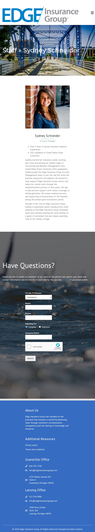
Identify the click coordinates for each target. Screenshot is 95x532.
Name (28, 303)
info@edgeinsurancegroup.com (43, 470)
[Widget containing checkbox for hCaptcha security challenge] (44, 346)
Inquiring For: (31, 323)
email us (65, 279)
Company (32, 327)
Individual (46, 327)
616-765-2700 (35, 466)
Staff (9, 50)
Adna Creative (76, 529)
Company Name (32, 333)
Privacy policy (31, 445)
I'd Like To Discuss (33, 293)
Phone (28, 313)
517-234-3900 (35, 496)
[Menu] (92, 13)
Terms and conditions (35, 449)
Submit (30, 358)
